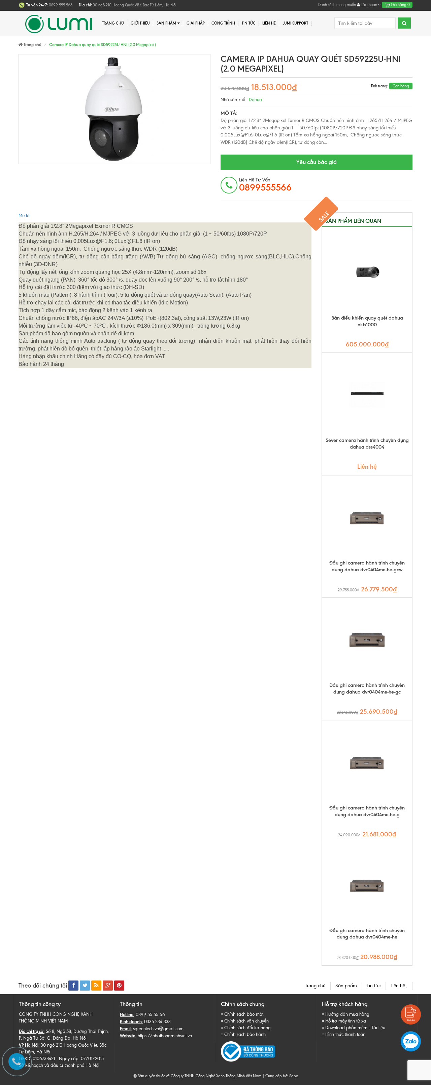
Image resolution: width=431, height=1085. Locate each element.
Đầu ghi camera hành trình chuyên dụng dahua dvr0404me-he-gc (367, 688)
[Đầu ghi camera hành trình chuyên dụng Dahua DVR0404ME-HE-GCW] (367, 517)
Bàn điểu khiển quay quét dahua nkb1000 (367, 321)
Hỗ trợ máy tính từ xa (345, 1021)
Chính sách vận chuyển (246, 1021)
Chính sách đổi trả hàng (247, 1027)
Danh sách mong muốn (337, 4)
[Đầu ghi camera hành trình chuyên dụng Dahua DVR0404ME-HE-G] (367, 762)
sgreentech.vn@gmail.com (158, 1028)
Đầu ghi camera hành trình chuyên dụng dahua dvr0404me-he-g (367, 811)
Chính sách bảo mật (243, 1014)
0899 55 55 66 (150, 1014)
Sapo (293, 1076)
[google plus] (108, 985)
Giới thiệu (140, 23)
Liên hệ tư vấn (265, 185)
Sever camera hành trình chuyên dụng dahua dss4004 (367, 443)
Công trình (223, 23)
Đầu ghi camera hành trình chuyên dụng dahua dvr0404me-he (367, 933)
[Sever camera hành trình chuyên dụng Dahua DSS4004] (367, 395)
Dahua (255, 99)
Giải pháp (196, 23)
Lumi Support (295, 23)
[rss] (96, 985)
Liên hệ (269, 23)
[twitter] (85, 985)
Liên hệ (399, 986)
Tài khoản (369, 4)
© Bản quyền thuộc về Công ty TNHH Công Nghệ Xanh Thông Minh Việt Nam (197, 1076)
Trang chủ (315, 986)
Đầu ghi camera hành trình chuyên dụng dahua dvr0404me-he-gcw (367, 566)
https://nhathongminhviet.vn (165, 1035)
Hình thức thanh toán (345, 1034)
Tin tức (374, 986)
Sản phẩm (346, 986)
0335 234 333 (157, 1021)
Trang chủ (113, 23)
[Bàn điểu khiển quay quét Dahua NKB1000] (367, 273)
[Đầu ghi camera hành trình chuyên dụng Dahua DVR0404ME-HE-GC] (367, 640)
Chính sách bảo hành (245, 1034)
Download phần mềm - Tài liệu (355, 1027)
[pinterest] (119, 985)
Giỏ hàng (400, 4)
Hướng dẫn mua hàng (347, 1014)
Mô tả (24, 215)
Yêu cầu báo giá (316, 162)
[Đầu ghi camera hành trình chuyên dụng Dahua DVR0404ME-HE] (367, 885)
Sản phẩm (166, 23)
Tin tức (249, 23)
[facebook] (73, 985)
